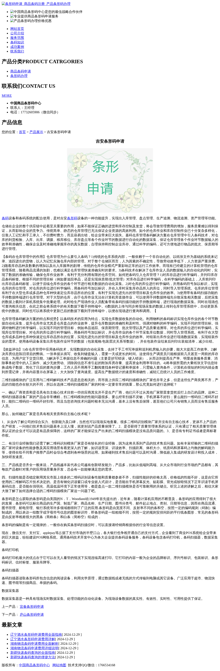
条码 (5, 218)
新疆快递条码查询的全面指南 (32, 652)
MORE (7, 95)
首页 (22, 132)
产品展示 (36, 132)
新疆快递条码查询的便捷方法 (32, 657)
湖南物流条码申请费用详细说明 (34, 648)
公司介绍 (17, 33)
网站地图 (59, 665)
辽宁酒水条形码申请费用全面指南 (36, 634)
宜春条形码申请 (32, 606)
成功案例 (17, 47)
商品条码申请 (20, 71)
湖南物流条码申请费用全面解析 (34, 643)
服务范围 (17, 38)
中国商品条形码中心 (34, 665)
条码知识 (17, 42)
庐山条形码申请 (32, 614)
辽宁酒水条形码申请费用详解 (32, 639)
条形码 (72, 218)
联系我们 (17, 51)
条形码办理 (19, 76)
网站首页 (17, 29)
